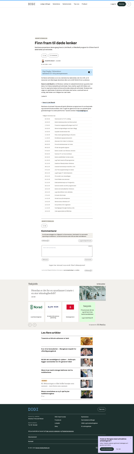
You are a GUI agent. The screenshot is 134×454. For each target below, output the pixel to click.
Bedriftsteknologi (41, 38)
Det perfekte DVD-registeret (62, 204)
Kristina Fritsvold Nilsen (36, 418)
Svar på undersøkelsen (107, 449)
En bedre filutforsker (60, 195)
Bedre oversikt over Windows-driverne (65, 150)
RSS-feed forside (60, 417)
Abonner (121, 4)
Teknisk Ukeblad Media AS (42, 447)
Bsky (56, 426)
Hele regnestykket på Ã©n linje (63, 211)
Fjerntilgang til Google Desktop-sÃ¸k (64, 208)
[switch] (90, 72)
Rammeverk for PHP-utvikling (63, 119)
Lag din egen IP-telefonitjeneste (63, 173)
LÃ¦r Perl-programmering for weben (64, 169)
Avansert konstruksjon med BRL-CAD (65, 166)
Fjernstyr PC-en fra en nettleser (63, 154)
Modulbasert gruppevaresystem (63, 138)
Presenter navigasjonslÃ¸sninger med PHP (66, 125)
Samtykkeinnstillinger (88, 420)
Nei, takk (118, 449)
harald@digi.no (82, 110)
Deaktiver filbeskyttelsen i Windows (64, 163)
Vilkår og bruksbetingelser (89, 423)
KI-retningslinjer (86, 426)
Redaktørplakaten (68, 431)
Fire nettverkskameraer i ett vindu (64, 144)
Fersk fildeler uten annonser (62, 179)
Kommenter (54, 55)
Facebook (58, 420)
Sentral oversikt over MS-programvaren (65, 185)
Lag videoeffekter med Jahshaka (64, 192)
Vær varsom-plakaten (53, 431)
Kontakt (30, 441)
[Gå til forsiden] (31, 4)
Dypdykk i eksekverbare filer (62, 131)
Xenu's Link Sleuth (48, 102)
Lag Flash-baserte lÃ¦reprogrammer (64, 160)
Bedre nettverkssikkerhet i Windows (64, 189)
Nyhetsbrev (85, 417)
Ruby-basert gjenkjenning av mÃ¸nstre (65, 134)
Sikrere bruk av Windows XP (62, 201)
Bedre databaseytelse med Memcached (66, 122)
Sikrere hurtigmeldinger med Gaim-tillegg (66, 128)
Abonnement (32, 437)
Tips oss (101, 409)
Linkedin (57, 423)
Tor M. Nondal (32, 425)
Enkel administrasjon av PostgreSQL (65, 182)
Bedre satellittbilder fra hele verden (64, 157)
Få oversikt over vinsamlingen (63, 176)
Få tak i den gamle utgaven (62, 147)
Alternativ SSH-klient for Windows (64, 141)
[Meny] (129, 4)
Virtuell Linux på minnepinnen (62, 198)
